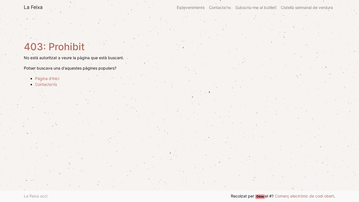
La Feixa (33, 7)
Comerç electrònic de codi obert (304, 196)
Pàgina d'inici (47, 78)
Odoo (260, 196)
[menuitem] (190, 7)
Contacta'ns (46, 84)
